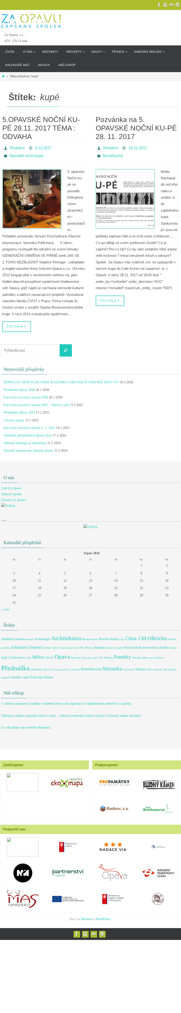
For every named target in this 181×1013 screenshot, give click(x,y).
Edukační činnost (26, 644)
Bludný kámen (90, 636)
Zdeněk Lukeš (20, 675)
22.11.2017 (138, 147)
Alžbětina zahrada (13, 636)
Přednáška (15, 665)
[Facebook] (159, 5)
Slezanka (112, 666)
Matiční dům (24, 655)
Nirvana (86, 916)
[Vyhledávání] (66, 348)
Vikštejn (140, 667)
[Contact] (171, 5)
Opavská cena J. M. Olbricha (97, 655)
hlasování (72, 645)
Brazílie (104, 636)
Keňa (138, 645)
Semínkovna (91, 666)
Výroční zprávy (14, 417)
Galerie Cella (59, 645)
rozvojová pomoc (60, 667)
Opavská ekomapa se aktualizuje (25, 440)
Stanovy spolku (11, 491)
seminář (75, 667)
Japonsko (99, 645)
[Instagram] (165, 5)
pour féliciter (157, 655)
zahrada (158, 667)
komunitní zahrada (155, 645)
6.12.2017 (43, 147)
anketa (29, 636)
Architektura (66, 635)
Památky (122, 654)
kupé (4, 655)
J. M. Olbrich (85, 645)
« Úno (5, 607)
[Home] (3, 76)
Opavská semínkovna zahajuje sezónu (28, 448)
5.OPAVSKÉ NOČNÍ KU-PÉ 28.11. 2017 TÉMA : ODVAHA (41, 128)
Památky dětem (140, 655)
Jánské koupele (114, 645)
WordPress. (103, 916)
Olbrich (49, 655)
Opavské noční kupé (26, 154)
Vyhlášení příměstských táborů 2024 (28, 433)
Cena (121, 636)
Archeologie (42, 636)
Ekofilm (46, 645)
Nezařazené (113, 154)
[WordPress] (102, 931)
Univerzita (128, 667)
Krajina (173, 645)
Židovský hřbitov (41, 675)
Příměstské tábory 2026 (19, 387)
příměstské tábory (40, 667)
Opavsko (76, 655)
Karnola (129, 645)
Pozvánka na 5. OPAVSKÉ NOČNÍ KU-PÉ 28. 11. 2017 (136, 128)
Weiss (150, 667)
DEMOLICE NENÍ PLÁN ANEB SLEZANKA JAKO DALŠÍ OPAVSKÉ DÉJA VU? (61, 379)
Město (38, 654)
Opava (62, 654)
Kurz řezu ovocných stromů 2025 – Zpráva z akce (37, 402)
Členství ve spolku (13, 497)
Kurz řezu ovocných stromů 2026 (26, 395)
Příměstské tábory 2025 (19, 410)
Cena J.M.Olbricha (146, 636)
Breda (114, 636)
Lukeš (12, 655)
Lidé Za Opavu (11, 485)
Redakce (17, 147)
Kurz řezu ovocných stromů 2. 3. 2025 (29, 425)
